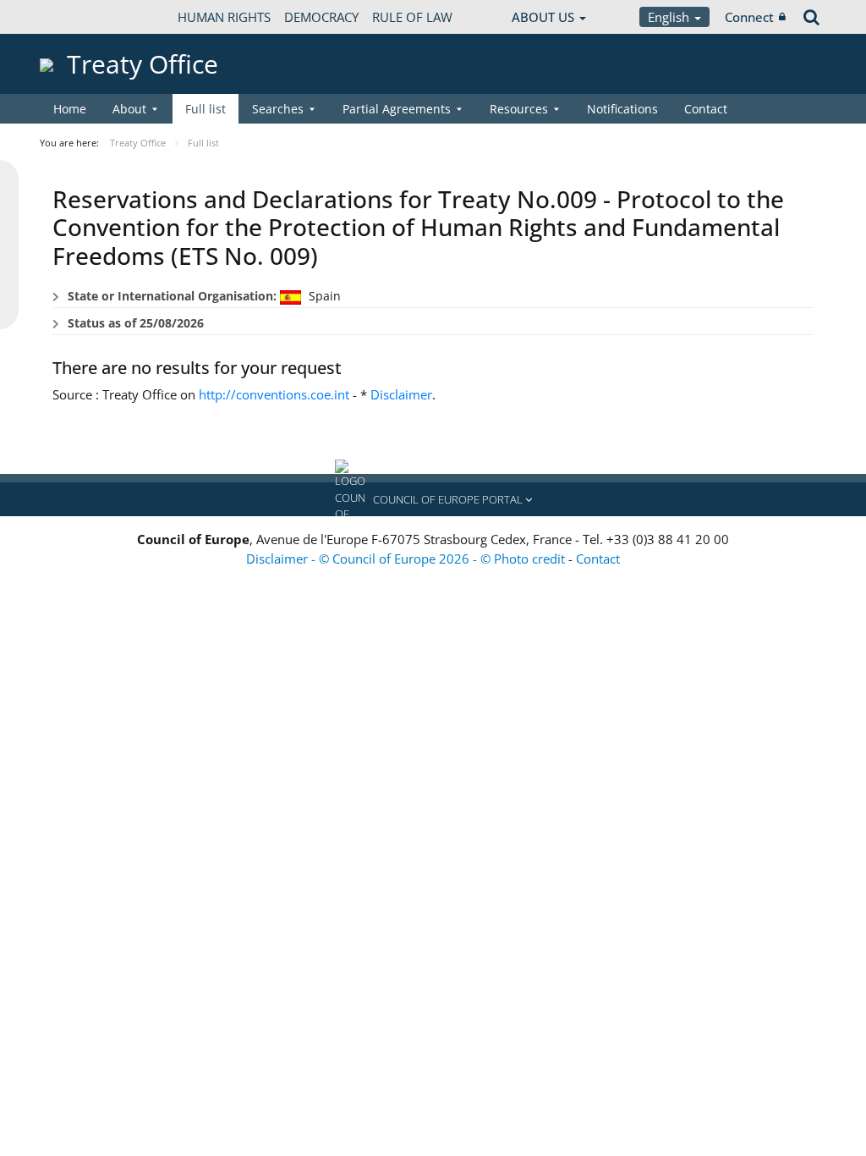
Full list (205, 109)
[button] (433, 499)
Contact (705, 109)
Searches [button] (278, 109)
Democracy (321, 16)
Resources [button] (519, 109)
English (670, 16)
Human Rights (224, 16)
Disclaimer (401, 394)
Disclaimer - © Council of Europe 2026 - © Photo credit (407, 558)
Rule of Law (412, 16)
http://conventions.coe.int (274, 394)
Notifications (622, 109)
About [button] (129, 109)
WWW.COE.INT (82, 17)
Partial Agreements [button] (397, 109)
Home (69, 109)
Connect (749, 16)
